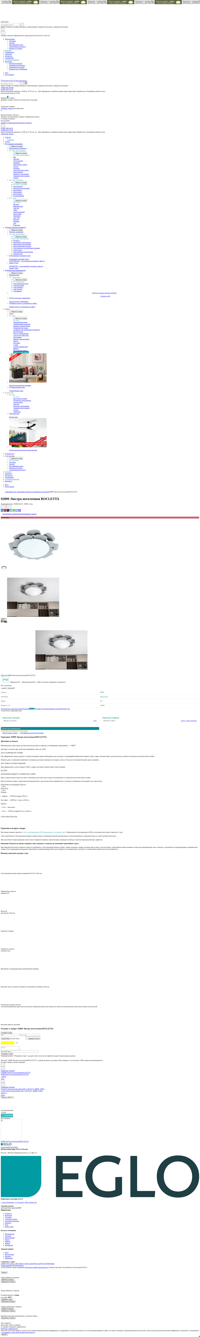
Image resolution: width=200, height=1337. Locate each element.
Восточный (17, 214)
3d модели (8, 56)
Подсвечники (18, 332)
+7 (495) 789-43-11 (19, 1264)
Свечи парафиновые (20, 347)
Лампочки (17, 412)
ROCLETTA (104, 696)
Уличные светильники (21, 406)
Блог (6, 1225)
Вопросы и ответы (15, 48)
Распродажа (9, 393)
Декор (7, 309)
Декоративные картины (21, 324)
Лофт (15, 210)
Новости (8, 1223)
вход (6, 73)
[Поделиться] (8, 507)
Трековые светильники (21, 176)
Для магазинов (18, 285)
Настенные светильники (22, 242)
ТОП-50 (8, 137)
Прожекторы (17, 254)
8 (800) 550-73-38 (7, 89)
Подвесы (16, 168)
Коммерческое (14, 275)
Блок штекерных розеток (22, 246)
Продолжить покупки (8, 1282)
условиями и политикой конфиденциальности (18, 1332)
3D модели (9, 475)
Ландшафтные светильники (23, 252)
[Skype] (16, 510)
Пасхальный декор (20, 350)
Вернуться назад (16, 146)
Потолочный (17, 186)
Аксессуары (17, 250)
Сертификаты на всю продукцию (31, 733)
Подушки (16, 343)
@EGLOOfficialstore (47, 1264)
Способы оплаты (11, 1219)
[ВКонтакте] (2, 510)
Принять (4, 1334)
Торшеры (16, 163)
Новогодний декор (21, 352)
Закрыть (4, 1272)
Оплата (11, 43)
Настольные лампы (20, 164)
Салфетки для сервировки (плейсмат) (26, 330)
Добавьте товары (7, 108)
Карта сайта (9, 1227)
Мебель (16, 348)
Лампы (15, 178)
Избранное (9, 1258)
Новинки (10, 140)
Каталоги (8, 50)
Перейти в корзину (7, 1279)
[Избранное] (3, 507)
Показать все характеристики (11, 728)
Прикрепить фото (33, 1038)
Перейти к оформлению (9, 1329)
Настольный (17, 194)
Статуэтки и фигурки (21, 335)
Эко (14, 223)
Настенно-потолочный (21, 188)
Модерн (16, 204)
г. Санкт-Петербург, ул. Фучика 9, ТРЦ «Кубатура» (19, 1202)
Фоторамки (17, 337)
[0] (2, 105)
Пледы (15, 341)
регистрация (9, 74)
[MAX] (19, 510)
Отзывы (32, 709)
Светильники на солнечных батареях (26, 248)
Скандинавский (19, 212)
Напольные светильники (22, 244)
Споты (15, 166)
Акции (7, 142)
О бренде (8, 1213)
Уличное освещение (16, 232)
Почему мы (66, 709)
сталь (95, 720)
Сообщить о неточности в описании (14, 731)
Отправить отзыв (7, 1054)
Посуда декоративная (20, 333)
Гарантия (8, 54)
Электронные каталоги (17, 47)
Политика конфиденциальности (36, 1267)
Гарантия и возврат (55, 709)
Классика (16, 225)
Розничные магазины (16, 67)
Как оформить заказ (16, 45)
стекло (183, 720)
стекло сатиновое (191, 720)
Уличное (8, 1236)
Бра (14, 157)
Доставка (12, 41)
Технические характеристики (12, 514)
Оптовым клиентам (12, 60)
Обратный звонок (7, 87)
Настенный (17, 190)
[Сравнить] (13, 507)
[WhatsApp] (13, 510)
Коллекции (9, 1245)
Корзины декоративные (21, 326)
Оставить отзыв (7, 1033)
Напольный (17, 192)
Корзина (8, 1256)
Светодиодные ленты (21, 170)
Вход (7, 485)
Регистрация (9, 487)
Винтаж (16, 219)
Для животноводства (20, 284)
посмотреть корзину (25, 123)
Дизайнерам (9, 58)
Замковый (16, 216)
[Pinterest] (5, 510)
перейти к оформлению (9, 123)
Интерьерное (9, 1234)
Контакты (8, 62)
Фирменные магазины (17, 65)
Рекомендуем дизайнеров (18, 69)
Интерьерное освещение (14, 144)
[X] (8, 510)
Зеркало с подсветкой (21, 174)
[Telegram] (11, 510)
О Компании (9, 52)
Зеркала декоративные (21, 339)
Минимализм (18, 206)
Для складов (17, 289)
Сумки (15, 345)
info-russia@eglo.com (33, 1264)
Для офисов (17, 291)
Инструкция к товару (10, 733)
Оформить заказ (7, 1299)
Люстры (16, 159)
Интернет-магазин (15, 63)
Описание (25, 709)
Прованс (16, 221)
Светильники (18, 161)
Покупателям (10, 39)
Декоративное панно (20, 328)
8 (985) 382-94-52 (7, 128)
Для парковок (18, 287)
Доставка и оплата (29, 514)
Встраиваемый (18, 196)
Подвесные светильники (22, 400)
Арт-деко (16, 218)
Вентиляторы (18, 172)
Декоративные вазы (20, 322)
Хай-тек (16, 208)
